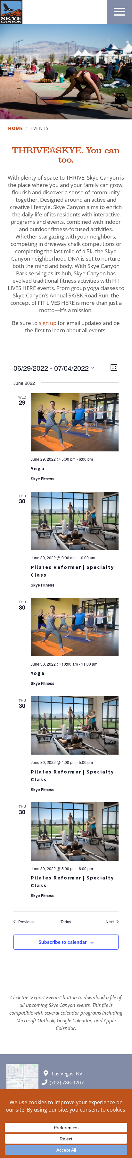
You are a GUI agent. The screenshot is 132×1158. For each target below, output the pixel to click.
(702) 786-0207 (67, 1082)
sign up (47, 323)
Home (15, 128)
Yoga (38, 468)
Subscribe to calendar (62, 942)
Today (66, 921)
